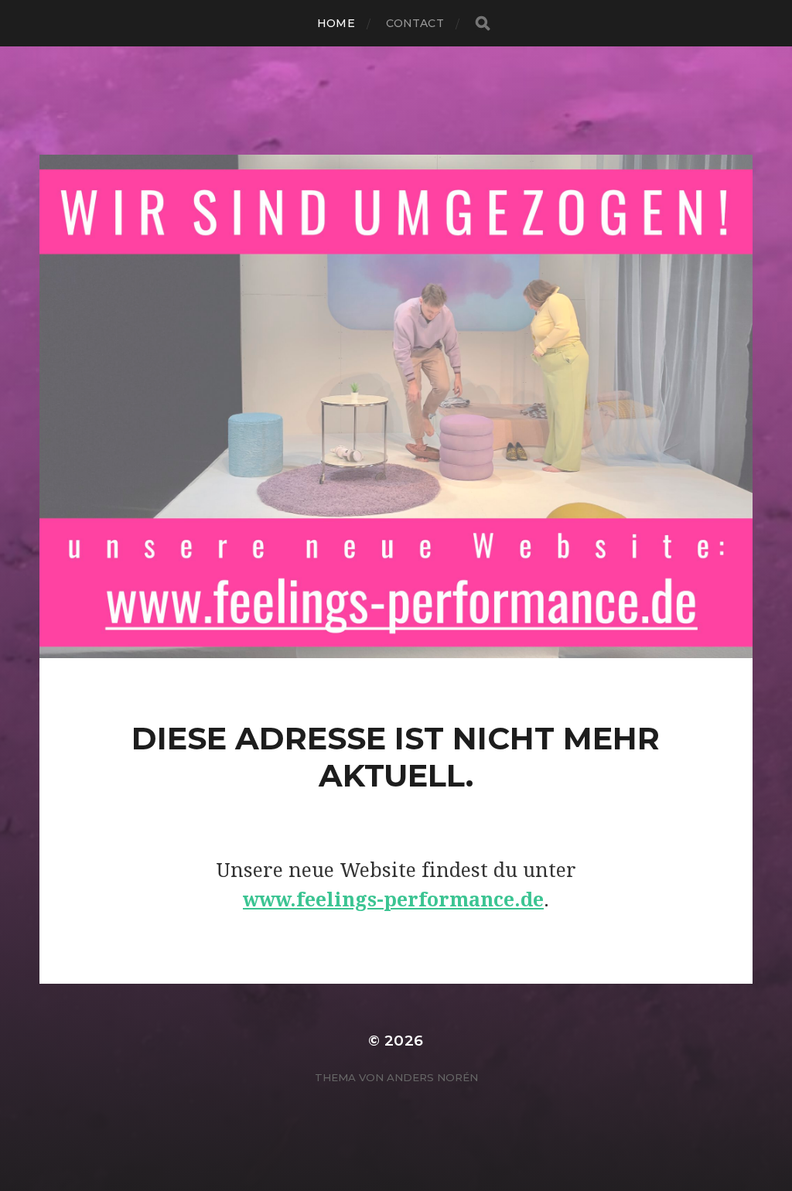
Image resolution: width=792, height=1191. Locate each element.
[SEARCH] (482, 23)
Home (336, 23)
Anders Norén (432, 1077)
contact (415, 23)
